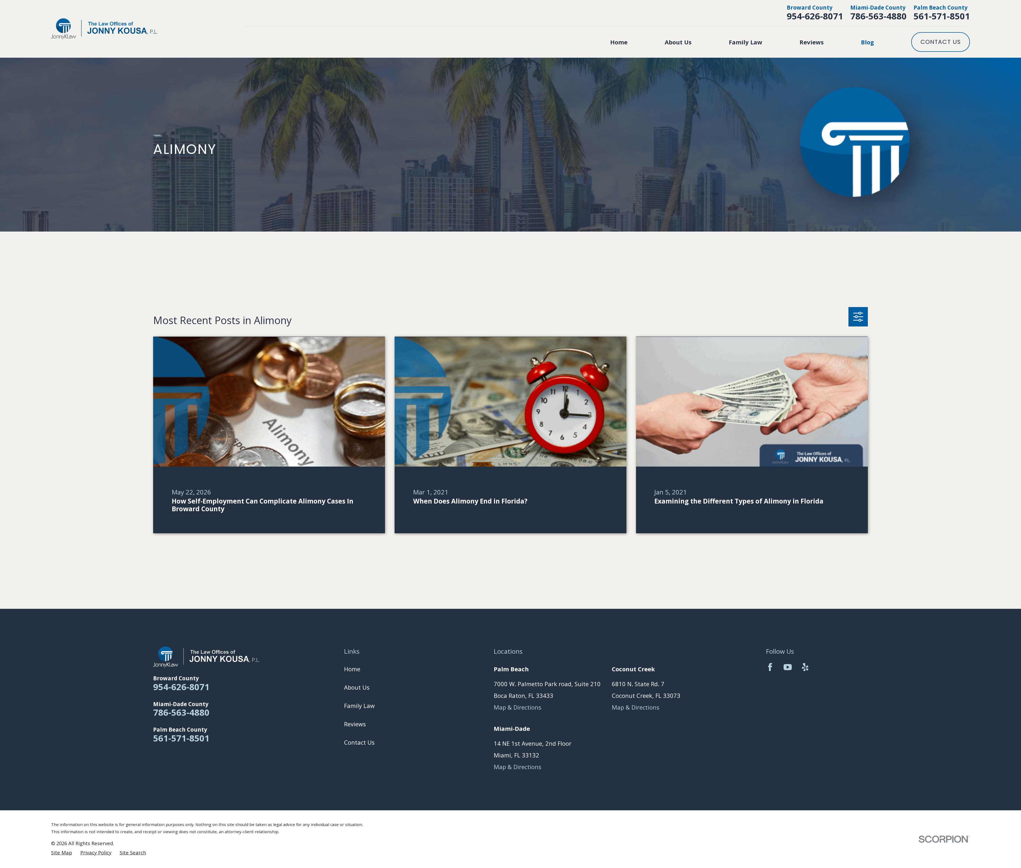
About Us (357, 687)
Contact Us (940, 42)
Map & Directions (517, 707)
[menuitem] (61, 853)
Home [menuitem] (618, 42)
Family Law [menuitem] (745, 42)
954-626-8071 (815, 16)
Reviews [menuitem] (812, 42)
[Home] (104, 28)
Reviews (355, 724)
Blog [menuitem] (867, 42)
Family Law (359, 706)
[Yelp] (805, 667)
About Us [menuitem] (678, 42)
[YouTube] (788, 667)
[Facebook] (770, 667)
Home (352, 669)
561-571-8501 (942, 16)
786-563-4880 (878, 16)
